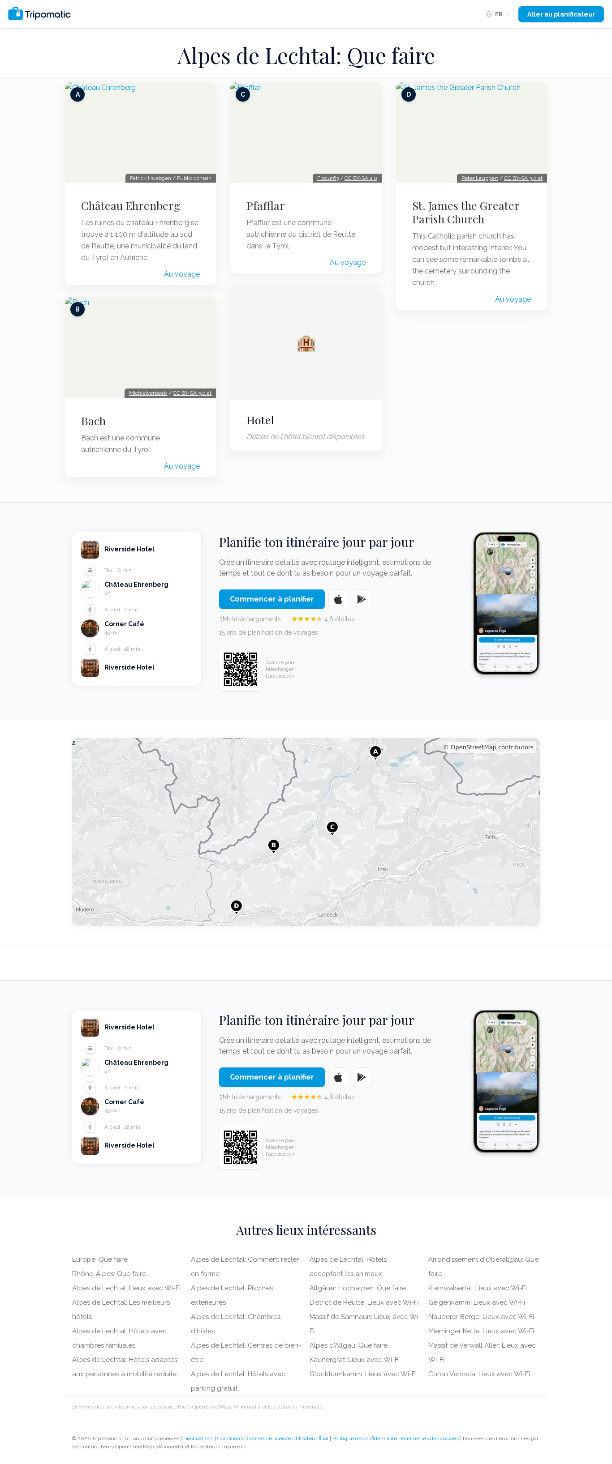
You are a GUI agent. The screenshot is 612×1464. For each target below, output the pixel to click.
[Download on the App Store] (338, 599)
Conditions (230, 1438)
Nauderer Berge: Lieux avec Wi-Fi (481, 1317)
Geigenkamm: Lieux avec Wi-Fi (476, 1302)
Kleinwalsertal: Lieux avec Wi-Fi (477, 1288)
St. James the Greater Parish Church (465, 212)
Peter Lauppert (479, 178)
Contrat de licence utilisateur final (287, 1438)
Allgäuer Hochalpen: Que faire (358, 1288)
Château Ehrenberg (131, 205)
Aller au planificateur (561, 14)
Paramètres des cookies (430, 1438)
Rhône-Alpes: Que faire (109, 1274)
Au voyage (182, 274)
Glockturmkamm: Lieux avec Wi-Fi (363, 1374)
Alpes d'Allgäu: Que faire (349, 1345)
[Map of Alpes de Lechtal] (306, 832)
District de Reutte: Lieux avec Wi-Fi (364, 1302)
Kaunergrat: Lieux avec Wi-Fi (355, 1360)
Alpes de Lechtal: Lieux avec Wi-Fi (126, 1288)
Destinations (198, 1438)
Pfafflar (265, 205)
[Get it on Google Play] (361, 599)
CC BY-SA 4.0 (361, 178)
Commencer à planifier (272, 599)
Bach (93, 420)
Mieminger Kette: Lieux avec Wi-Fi (481, 1331)
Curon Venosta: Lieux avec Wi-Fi (479, 1374)
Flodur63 (328, 178)
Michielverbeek (148, 393)
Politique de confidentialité (364, 1438)
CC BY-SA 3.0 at (192, 393)
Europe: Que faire (100, 1259)
